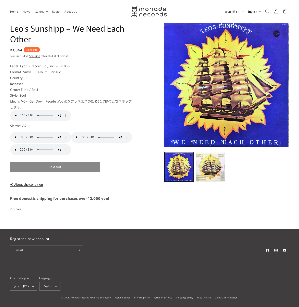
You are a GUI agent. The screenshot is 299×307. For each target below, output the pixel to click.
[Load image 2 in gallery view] (210, 167)
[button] (41, 11)
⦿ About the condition (26, 184)
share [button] (18, 209)
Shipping (34, 55)
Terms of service (163, 297)
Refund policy (122, 297)
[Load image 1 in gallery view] (179, 167)
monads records (80, 297)
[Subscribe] (78, 250)
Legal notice (204, 297)
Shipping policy (184, 297)
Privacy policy (142, 297)
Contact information (226, 297)
